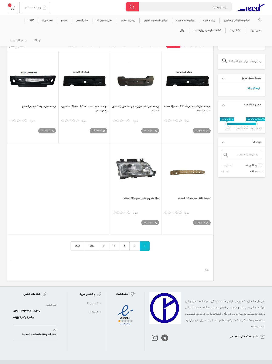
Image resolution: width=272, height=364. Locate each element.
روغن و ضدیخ (128, 20)
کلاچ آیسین (82, 20)
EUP (31, 20)
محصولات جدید (18, 40)
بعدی (92, 246)
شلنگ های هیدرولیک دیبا (207, 30)
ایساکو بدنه (254, 88)
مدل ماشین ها (104, 20)
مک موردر (47, 20)
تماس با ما (92, 303)
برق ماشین (209, 20)
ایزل (182, 30)
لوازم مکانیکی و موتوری (237, 20)
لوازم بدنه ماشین (185, 20)
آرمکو (64, 20)
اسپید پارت (255, 30)
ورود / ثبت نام (33, 7)
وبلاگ (37, 40)
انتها (77, 246)
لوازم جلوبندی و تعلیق (156, 20)
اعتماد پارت (235, 30)
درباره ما (93, 312)
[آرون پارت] (251, 7)
